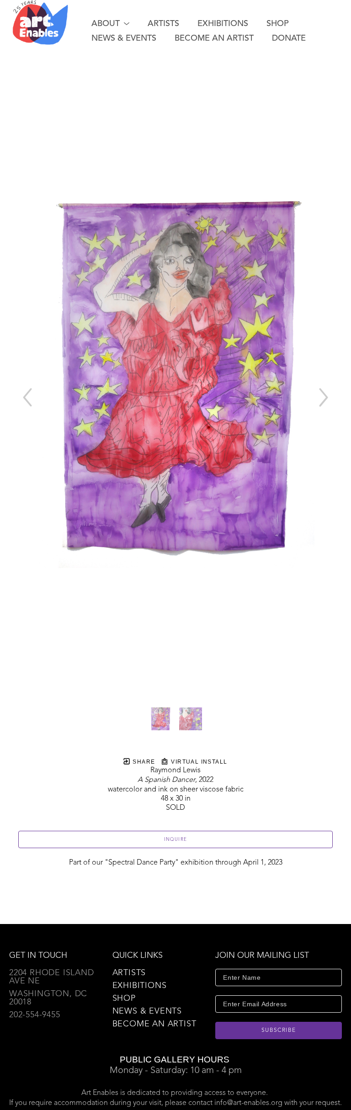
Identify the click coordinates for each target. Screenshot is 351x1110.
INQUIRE (175, 839)
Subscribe (278, 1030)
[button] (110, 23)
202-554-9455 (34, 1015)
